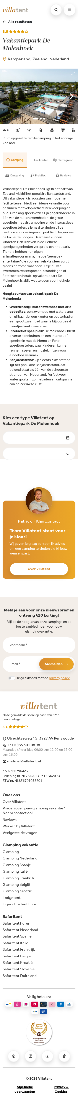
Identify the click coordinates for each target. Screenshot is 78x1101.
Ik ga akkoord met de (43, 678)
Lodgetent (12, 897)
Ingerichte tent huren (21, 904)
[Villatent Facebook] (14, 1056)
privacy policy (59, 678)
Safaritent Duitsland (20, 975)
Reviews (10, 819)
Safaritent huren (16, 923)
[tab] (15, 160)
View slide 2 (41, 118)
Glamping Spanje (17, 864)
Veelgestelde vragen (20, 832)
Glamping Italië (15, 871)
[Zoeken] (56, 10)
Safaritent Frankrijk (19, 949)
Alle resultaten (20, 22)
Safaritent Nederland (20, 929)
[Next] (71, 96)
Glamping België (16, 884)
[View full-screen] (73, 73)
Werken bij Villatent (19, 826)
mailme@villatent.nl (23, 761)
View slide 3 (44, 118)
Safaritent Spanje (17, 936)
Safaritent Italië (15, 943)
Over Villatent (39, 569)
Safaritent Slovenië (19, 969)
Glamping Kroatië (17, 891)
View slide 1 (35, 118)
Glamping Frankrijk (18, 878)
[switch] (11, 678)
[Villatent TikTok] (64, 1056)
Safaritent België (17, 956)
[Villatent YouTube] (47, 1056)
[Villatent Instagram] (30, 1056)
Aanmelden (54, 664)
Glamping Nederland (20, 858)
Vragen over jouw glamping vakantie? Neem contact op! (34, 810)
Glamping (11, 851)
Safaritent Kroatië (18, 962)
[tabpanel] (39, 287)
